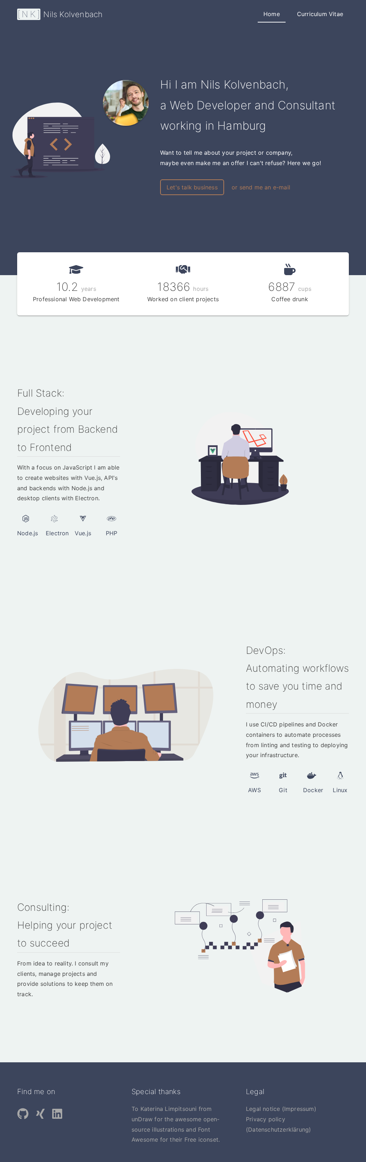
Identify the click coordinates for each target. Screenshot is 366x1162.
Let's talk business (192, 187)
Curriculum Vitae (320, 14)
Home (271, 14)
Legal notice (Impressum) (281, 1108)
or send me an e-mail (261, 187)
